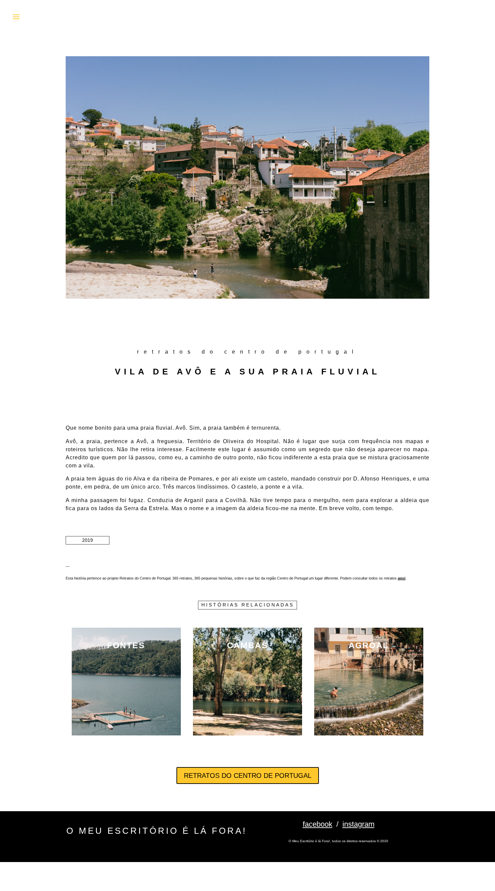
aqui (401, 578)
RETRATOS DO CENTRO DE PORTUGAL (247, 775)
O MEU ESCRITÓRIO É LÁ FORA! (156, 831)
